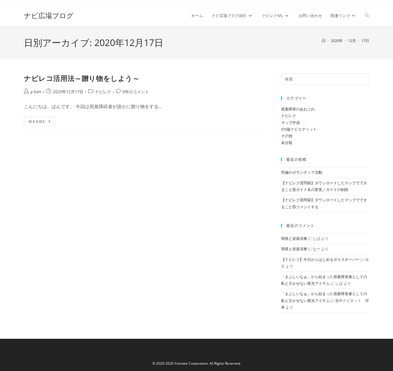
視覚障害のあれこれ (298, 109)
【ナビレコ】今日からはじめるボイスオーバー (320, 259)
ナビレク (103, 91)
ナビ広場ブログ (49, 15)
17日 (365, 40)
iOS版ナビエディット (299, 129)
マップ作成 (290, 122)
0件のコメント (136, 91)
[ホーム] (323, 40)
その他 (286, 135)
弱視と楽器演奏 (294, 238)
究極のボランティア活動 (301, 172)
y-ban (35, 91)
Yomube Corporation (191, 363)
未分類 (286, 142)
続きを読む (39, 122)
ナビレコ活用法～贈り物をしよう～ (82, 78)
